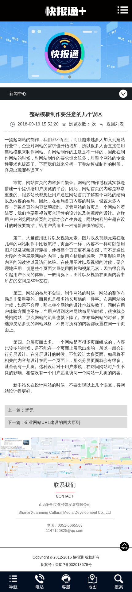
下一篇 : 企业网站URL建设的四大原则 (44, 422)
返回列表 (114, 123)
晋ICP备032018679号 (73, 565)
